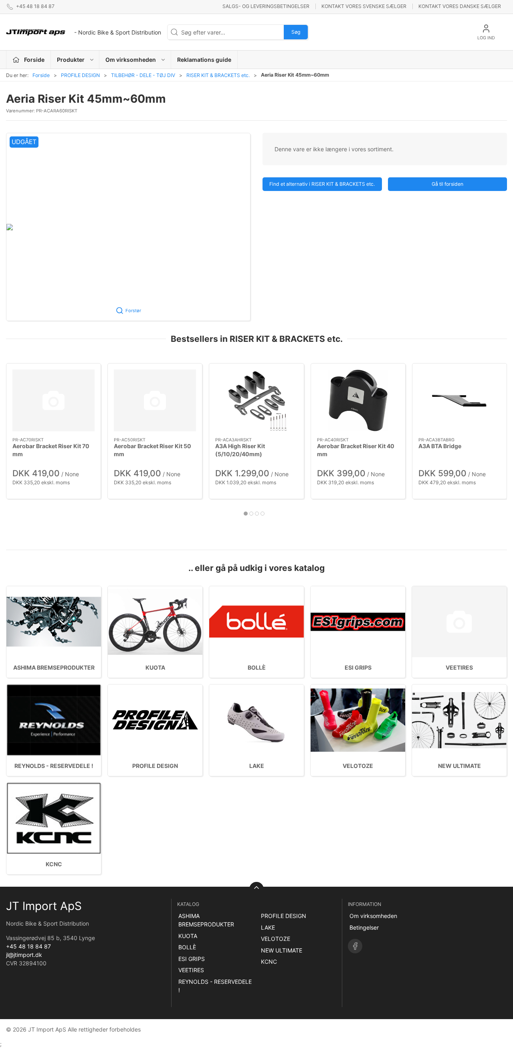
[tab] (246, 514)
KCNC (54, 864)
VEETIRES (459, 667)
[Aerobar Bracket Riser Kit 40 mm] (358, 400)
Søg (295, 32)
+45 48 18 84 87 (28, 946)
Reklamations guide (204, 59)
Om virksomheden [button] (130, 59)
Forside (41, 75)
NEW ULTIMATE (459, 765)
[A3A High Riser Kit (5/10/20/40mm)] (256, 400)
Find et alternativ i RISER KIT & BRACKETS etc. (322, 184)
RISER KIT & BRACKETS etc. (218, 75)
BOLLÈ (257, 667)
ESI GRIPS (358, 667)
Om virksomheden (373, 915)
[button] (128, 227)
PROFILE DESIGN (80, 75)
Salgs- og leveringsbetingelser (265, 6)
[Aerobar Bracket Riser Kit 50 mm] (155, 400)
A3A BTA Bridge (439, 446)
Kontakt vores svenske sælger (363, 6)
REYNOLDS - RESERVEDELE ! (53, 765)
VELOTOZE (358, 765)
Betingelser (364, 927)
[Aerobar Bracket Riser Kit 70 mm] (53, 400)
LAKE (256, 765)
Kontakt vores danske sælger (459, 6)
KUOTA (155, 667)
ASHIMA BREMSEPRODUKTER (54, 667)
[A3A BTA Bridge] (459, 400)
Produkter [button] (71, 59)
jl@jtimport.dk (24, 954)
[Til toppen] (256, 889)
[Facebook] (355, 946)
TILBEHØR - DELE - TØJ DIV (143, 75)
